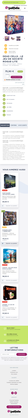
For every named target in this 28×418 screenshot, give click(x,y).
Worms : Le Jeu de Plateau (8, 305)
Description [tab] (5, 125)
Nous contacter (14, 406)
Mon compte (14, 374)
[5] (7, 83)
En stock (20, 71)
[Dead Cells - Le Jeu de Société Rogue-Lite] (7, 38)
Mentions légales (14, 384)
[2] (4, 83)
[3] (5, 83)
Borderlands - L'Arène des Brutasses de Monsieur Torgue (8, 231)
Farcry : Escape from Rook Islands (9, 268)
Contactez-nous (14, 372)
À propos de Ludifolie (14, 380)
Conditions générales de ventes (14, 382)
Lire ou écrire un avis (19, 83)
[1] (12, 202)
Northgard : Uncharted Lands (8, 194)
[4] (6, 83)
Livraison (14, 370)
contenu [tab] (14, 125)
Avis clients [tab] (22, 125)
